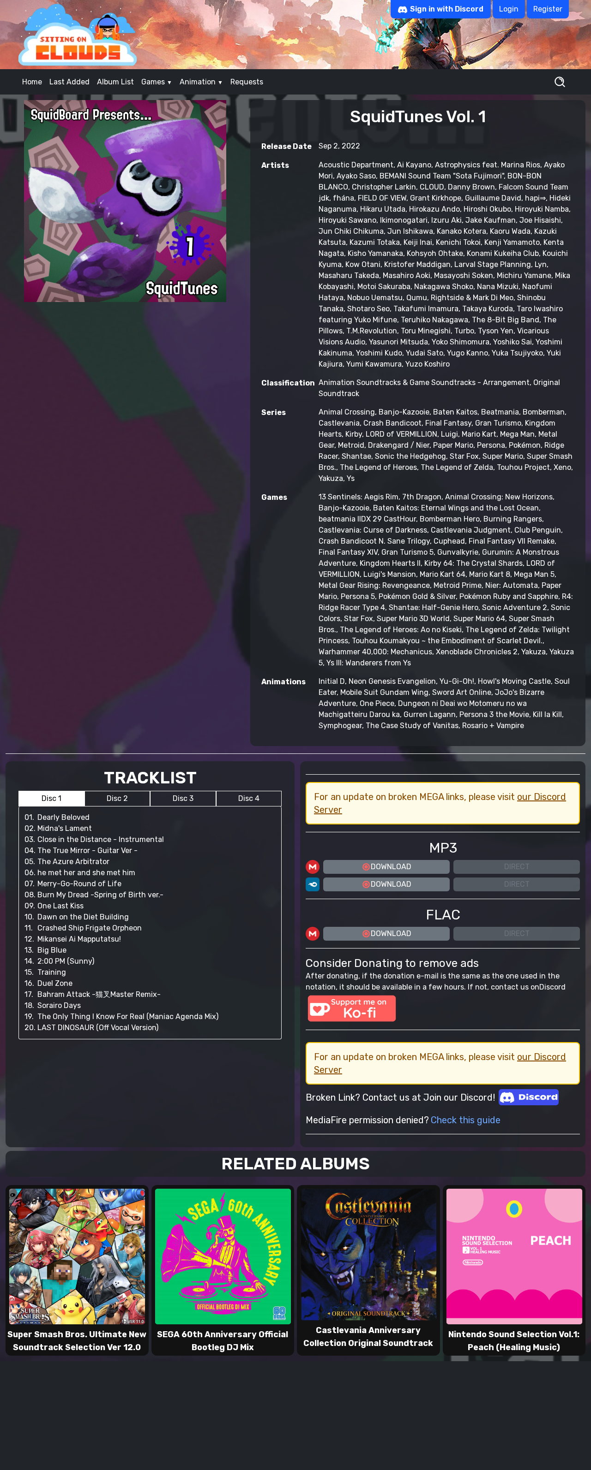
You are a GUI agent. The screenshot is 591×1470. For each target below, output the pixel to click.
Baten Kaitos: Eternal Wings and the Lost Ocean (456, 508)
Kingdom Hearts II (390, 563)
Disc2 (117, 798)
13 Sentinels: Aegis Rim (358, 496)
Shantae (356, 456)
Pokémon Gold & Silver (417, 596)
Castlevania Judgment (471, 530)
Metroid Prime (458, 585)
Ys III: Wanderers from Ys (368, 662)
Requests (246, 81)
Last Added (69, 81)
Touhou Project (523, 467)
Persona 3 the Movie (494, 714)
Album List (115, 81)
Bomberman (544, 412)
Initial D (332, 681)
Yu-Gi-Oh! (457, 681)
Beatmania (500, 412)
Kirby (353, 434)
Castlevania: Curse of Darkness (373, 530)
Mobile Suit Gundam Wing (384, 692)
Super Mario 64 (479, 618)
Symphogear (340, 725)
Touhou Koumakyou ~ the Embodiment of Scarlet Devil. (447, 640)
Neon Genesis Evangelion (392, 681)
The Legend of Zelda (457, 467)
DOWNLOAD (391, 866)
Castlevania (339, 423)
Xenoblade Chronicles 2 (477, 651)
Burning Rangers (512, 519)
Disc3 (183, 798)
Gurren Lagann (430, 714)
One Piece (377, 703)
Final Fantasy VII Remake (512, 541)
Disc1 (51, 798)
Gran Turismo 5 (407, 552)
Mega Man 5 (534, 574)
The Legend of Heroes (378, 467)
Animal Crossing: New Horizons (499, 496)
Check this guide (466, 1120)
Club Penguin (537, 530)
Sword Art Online (461, 692)
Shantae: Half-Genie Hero (433, 607)
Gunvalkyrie (457, 552)
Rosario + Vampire (493, 725)
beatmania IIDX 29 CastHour (367, 519)
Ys (351, 478)
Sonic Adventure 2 (514, 607)
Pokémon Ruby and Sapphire (508, 596)
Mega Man (517, 434)
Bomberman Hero (450, 519)
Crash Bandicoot (392, 423)
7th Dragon (421, 496)
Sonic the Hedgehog (410, 456)
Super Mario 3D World (413, 618)
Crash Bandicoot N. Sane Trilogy (374, 541)
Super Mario (502, 456)
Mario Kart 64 (442, 574)
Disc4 (248, 798)
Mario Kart (479, 434)
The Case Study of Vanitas (412, 725)
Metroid (351, 445)
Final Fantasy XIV (348, 552)
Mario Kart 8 (489, 574)
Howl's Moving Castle (514, 681)
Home (32, 81)
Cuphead (449, 541)
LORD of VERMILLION (401, 434)
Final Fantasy (448, 423)
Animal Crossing (347, 412)
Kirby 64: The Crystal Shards (473, 563)
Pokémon (525, 445)
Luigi (449, 434)
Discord (552, 987)
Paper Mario (453, 445)
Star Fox (464, 456)
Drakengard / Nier (398, 445)
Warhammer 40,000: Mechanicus (375, 651)
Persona (491, 445)
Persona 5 (358, 596)
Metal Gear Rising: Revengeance (374, 585)
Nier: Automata (511, 585)
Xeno (562, 467)
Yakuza (331, 478)
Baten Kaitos (455, 412)
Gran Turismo (498, 423)
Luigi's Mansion (389, 574)
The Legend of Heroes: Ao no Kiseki (401, 629)
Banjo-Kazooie (404, 412)
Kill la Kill (547, 714)
